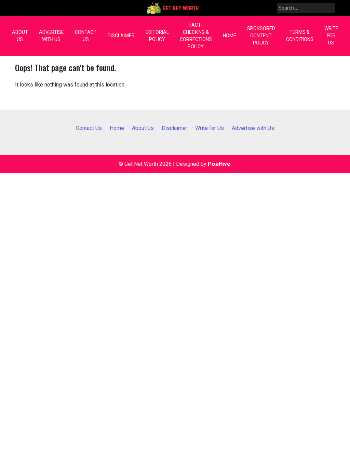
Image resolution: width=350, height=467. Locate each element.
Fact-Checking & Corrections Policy (196, 35)
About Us (20, 35)
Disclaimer (121, 35)
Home (229, 35)
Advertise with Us (51, 35)
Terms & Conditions (299, 35)
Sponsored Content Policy (261, 35)
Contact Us (86, 35)
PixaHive (219, 164)
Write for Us (331, 35)
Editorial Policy (157, 35)
